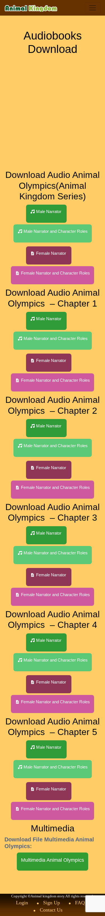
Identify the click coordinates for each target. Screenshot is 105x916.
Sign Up (51, 902)
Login (22, 902)
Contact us (51, 910)
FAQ (80, 902)
